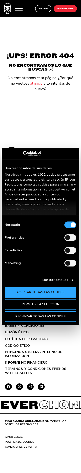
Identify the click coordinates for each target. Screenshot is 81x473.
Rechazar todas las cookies (40, 316)
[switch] (70, 237)
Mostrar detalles (55, 280)
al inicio (36, 83)
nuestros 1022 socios (39, 175)
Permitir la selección (40, 304)
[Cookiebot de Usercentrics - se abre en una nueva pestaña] (23, 153)
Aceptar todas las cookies (40, 292)
